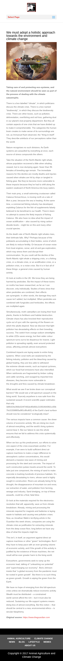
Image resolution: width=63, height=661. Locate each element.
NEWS (12, 642)
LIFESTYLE (34, 642)
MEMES (47, 642)
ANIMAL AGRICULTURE (18, 638)
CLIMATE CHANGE (43, 638)
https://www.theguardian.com (36, 617)
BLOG (22, 642)
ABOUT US (30, 645)
